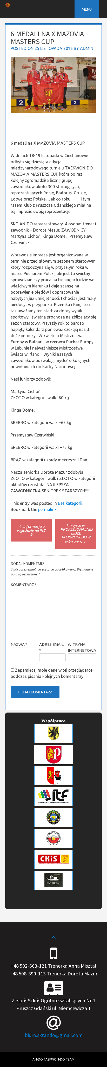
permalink (47, 509)
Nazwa (19, 644)
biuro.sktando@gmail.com (54, 1035)
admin (86, 48)
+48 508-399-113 (28, 973)
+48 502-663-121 (29, 965)
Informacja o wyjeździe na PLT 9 (31, 530)
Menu (87, 9)
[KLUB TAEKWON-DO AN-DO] (7, 6)
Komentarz (24, 584)
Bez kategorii (70, 503)
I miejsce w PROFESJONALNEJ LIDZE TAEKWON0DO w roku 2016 (77, 533)
